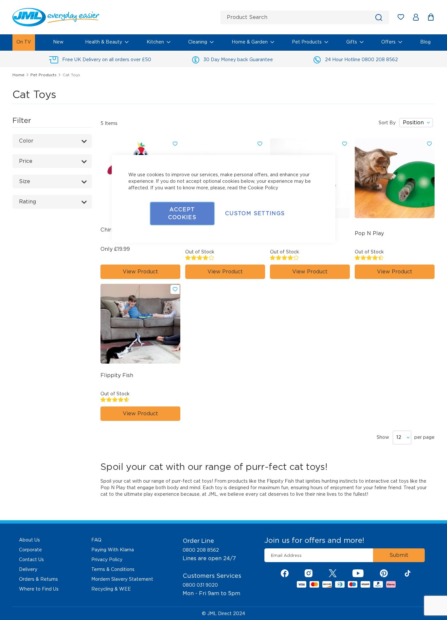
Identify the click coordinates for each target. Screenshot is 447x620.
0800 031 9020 (200, 585)
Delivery (28, 569)
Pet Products (44, 74)
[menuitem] (23, 42)
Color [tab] (26, 141)
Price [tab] (25, 161)
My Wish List (404, 18)
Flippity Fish (280, 481)
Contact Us (31, 559)
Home (19, 74)
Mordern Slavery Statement (122, 579)
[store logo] (113, 17)
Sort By (387, 122)
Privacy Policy (106, 559)
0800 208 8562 (201, 550)
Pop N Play (369, 233)
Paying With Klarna (112, 549)
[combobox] (304, 17)
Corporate (30, 549)
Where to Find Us (39, 589)
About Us (29, 539)
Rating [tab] (27, 201)
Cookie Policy (263, 187)
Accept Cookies (182, 213)
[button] (175, 143)
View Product (394, 271)
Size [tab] (24, 181)
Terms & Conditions (112, 569)
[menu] (223, 42)
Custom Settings (255, 213)
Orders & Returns (38, 579)
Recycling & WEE (111, 589)
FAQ (96, 539)
